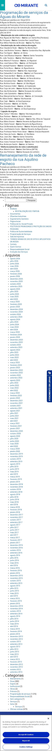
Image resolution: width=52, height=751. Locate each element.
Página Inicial (15, 221)
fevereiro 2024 (16, 335)
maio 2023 (14, 357)
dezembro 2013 (16, 636)
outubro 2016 (15, 550)
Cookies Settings (26, 747)
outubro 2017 (15, 520)
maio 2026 (14, 266)
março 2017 (15, 538)
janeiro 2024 (15, 337)
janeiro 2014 (15, 634)
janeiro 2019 (15, 482)
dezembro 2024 (16, 309)
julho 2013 (14, 649)
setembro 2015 (16, 583)
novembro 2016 (16, 548)
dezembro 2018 (16, 484)
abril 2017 (14, 535)
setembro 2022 (16, 378)
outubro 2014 (15, 611)
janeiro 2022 (15, 398)
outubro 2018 (15, 489)
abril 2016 (14, 565)
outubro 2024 (15, 314)
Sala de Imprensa (17, 237)
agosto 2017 (15, 525)
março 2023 (15, 363)
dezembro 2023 (16, 340)
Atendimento (15, 679)
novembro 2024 (16, 312)
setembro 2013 (16, 644)
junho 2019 (14, 469)
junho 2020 (14, 441)
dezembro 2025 (16, 279)
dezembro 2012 (16, 664)
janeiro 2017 (15, 543)
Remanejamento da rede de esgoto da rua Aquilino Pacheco (23, 159)
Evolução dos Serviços (19, 252)
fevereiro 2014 (16, 631)
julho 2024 (14, 322)
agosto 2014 (15, 616)
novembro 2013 (16, 639)
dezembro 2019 (16, 454)
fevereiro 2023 (16, 365)
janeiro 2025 (15, 307)
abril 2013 (14, 657)
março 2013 (15, 659)
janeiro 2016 (15, 573)
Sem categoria (16, 699)
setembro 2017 (16, 522)
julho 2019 (14, 467)
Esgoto (13, 684)
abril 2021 (14, 421)
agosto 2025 (15, 289)
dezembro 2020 (16, 431)
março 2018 (15, 507)
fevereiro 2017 (16, 540)
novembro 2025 (16, 281)
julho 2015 (14, 588)
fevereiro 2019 (16, 479)
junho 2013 (14, 652)
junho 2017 (14, 530)
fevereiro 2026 (16, 274)
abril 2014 (14, 626)
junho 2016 (14, 560)
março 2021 (15, 423)
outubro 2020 (15, 434)
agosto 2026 (15, 259)
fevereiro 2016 (16, 571)
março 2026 (15, 271)
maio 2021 (14, 418)
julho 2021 (14, 413)
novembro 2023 (16, 342)
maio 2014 (14, 624)
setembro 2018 (16, 492)
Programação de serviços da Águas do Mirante (24, 14)
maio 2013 (14, 654)
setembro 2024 (16, 317)
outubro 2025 (15, 284)
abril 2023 (14, 360)
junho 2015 (14, 591)
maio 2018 (14, 502)
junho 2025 (14, 294)
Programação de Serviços (20, 234)
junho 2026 (14, 264)
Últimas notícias (16, 709)
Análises (13, 209)
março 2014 (15, 629)
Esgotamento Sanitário (19, 219)
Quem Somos (15, 247)
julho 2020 (14, 439)
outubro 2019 (15, 459)
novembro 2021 (16, 403)
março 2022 (15, 393)
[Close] (48, 718)
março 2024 (15, 332)
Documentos (15, 214)
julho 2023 (14, 352)
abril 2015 (14, 596)
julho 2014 (14, 619)
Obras (12, 689)
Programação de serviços (20, 694)
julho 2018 (14, 497)
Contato (13, 244)
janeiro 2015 (15, 603)
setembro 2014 (16, 614)
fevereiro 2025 (16, 304)
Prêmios (13, 691)
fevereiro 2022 (16, 396)
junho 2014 (14, 621)
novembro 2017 (16, 517)
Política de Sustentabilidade (21, 232)
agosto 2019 (15, 464)
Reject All (26, 741)
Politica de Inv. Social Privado (21, 224)
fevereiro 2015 (16, 601)
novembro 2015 (16, 578)
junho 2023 (14, 355)
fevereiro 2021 (16, 426)
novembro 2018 (16, 487)
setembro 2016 (16, 553)
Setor (12, 704)
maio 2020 (14, 444)
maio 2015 (14, 593)
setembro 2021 (16, 408)
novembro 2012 (16, 667)
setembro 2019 (16, 461)
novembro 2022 (16, 373)
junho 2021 (14, 416)
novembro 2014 (16, 609)
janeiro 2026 (15, 276)
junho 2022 (14, 385)
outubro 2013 (15, 642)
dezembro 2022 (16, 370)
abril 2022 (14, 390)
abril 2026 (14, 269)
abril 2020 (14, 446)
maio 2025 (14, 297)
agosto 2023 (15, 350)
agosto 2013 (15, 647)
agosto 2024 (15, 319)
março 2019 (15, 477)
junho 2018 (14, 500)
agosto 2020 (15, 436)
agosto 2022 (15, 380)
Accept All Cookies (25, 735)
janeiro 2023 (15, 368)
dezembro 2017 (16, 515)
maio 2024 (14, 327)
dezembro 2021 (16, 401)
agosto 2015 (15, 586)
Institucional (15, 686)
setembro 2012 (16, 672)
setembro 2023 (16, 347)
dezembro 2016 (16, 545)
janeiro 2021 (15, 428)
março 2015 (15, 598)
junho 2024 (14, 325)
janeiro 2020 (15, 451)
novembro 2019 (16, 456)
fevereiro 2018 (16, 510)
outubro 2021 (15, 406)
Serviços (13, 702)
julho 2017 (14, 527)
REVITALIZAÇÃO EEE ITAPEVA (27, 211)
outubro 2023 (15, 345)
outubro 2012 (15, 669)
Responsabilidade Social (19, 249)
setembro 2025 (16, 286)
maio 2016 (14, 563)
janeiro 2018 (15, 512)
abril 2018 (14, 505)
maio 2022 (14, 388)
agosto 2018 (15, 494)
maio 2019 (14, 472)
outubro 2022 (15, 375)
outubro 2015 (15, 581)
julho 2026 (14, 261)
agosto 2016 (15, 555)
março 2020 (15, 449)
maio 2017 (14, 532)
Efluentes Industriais (18, 216)
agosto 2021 (15, 411)
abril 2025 (14, 299)
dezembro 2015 (16, 576)
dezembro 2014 (16, 606)
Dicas (12, 681)
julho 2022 (14, 383)
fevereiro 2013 (16, 662)
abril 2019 (14, 474)
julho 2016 (14, 558)
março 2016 (15, 568)
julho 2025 (14, 292)
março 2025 (15, 302)
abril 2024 (14, 330)
